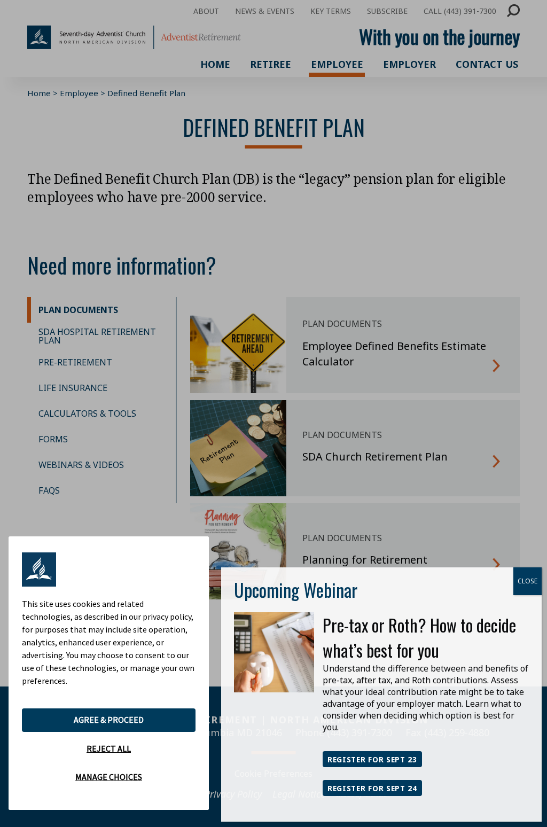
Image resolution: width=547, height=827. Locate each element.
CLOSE (527, 581)
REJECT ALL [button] (109, 748)
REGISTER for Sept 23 (372, 759)
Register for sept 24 (372, 788)
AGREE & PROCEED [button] (109, 719)
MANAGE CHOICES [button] (108, 776)
